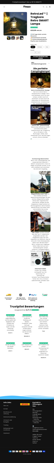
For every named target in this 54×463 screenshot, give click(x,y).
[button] (4, 6)
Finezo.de (29, 454)
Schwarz (39, 47)
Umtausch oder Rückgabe (8, 421)
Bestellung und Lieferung (8, 412)
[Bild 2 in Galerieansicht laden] (13, 38)
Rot (33, 47)
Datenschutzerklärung (10, 417)
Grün (47, 47)
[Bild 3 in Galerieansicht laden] (17, 38)
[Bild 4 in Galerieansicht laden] (21, 38)
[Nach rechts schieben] (25, 38)
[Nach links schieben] (5, 38)
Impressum (7, 433)
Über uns (6, 405)
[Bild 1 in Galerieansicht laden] (9, 38)
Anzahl (32, 50)
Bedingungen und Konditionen (8, 429)
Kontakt (6, 409)
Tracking (6, 425)
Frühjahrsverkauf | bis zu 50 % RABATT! (27, 2)
